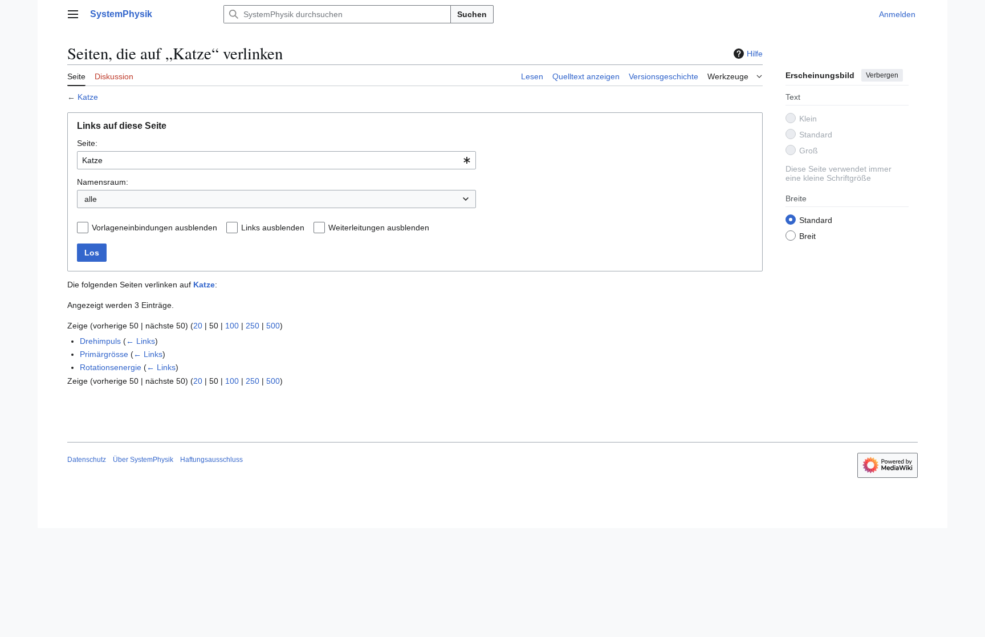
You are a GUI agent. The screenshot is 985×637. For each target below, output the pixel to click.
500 (273, 325)
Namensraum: (102, 181)
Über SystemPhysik (143, 460)
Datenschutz (86, 460)
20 (197, 325)
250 (252, 325)
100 (232, 325)
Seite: (87, 143)
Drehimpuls (100, 341)
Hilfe (755, 53)
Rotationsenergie (110, 367)
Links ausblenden (272, 227)
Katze (88, 97)
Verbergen (882, 75)
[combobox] (276, 160)
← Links (140, 341)
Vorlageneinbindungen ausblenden (154, 227)
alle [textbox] (90, 199)
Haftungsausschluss (211, 460)
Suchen (472, 14)
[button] (73, 14)
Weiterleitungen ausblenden (378, 227)
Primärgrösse (104, 354)
